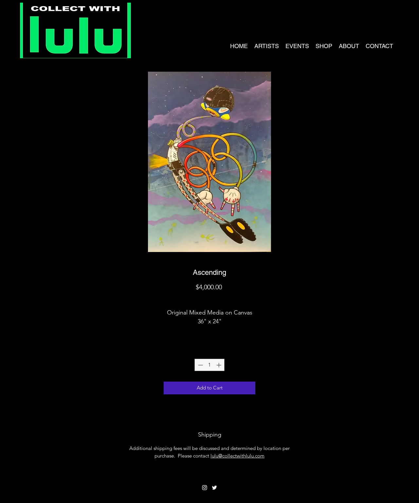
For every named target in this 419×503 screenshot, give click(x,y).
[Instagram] (204, 487)
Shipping (209, 298)
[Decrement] (199, 365)
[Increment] (219, 365)
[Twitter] (214, 487)
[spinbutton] (209, 365)
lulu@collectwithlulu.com (237, 456)
